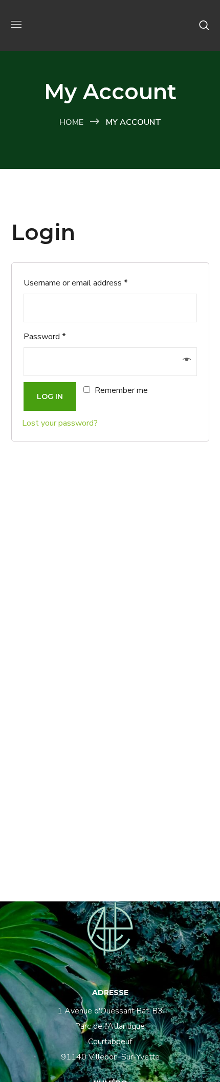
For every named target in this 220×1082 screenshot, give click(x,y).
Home (71, 122)
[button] (204, 25)
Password (45, 336)
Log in (50, 396)
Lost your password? (60, 423)
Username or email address (76, 283)
